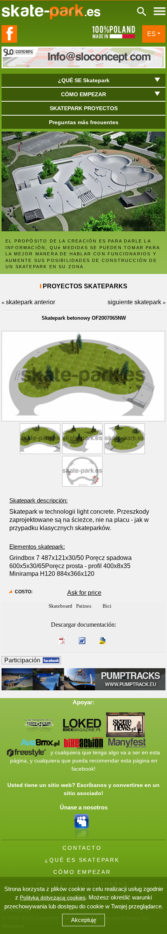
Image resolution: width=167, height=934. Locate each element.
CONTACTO (82, 848)
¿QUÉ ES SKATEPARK (82, 860)
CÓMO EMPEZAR (82, 872)
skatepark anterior (30, 302)
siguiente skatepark (134, 302)
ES (151, 34)
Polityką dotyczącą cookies (52, 897)
